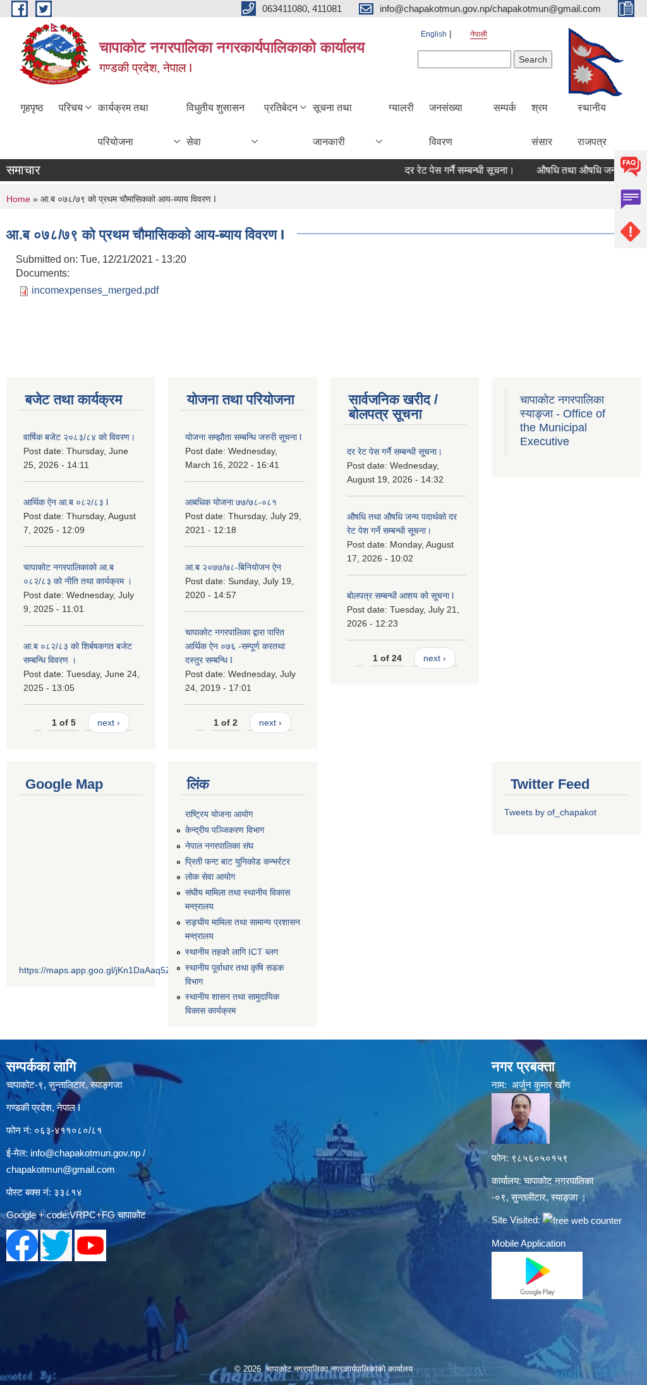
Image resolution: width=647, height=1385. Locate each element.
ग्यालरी (401, 107)
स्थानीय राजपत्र (592, 124)
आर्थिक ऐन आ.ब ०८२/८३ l (65, 502)
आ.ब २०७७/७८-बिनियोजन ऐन (233, 567)
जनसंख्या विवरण (446, 124)
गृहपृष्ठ (32, 107)
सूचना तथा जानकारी (332, 124)
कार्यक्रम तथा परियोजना (123, 124)
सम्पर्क (504, 107)
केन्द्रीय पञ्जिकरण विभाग (224, 830)
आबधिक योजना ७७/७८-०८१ (231, 502)
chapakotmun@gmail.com (60, 1169)
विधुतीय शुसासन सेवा (215, 124)
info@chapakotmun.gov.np (85, 1153)
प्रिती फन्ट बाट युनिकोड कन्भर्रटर (237, 861)
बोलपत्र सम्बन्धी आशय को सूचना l (400, 596)
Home (18, 199)
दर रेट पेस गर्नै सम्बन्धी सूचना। (442, 170)
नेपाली (478, 34)
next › (108, 722)
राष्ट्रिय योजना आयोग (219, 814)
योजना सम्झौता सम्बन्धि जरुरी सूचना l (243, 437)
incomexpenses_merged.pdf (95, 290)
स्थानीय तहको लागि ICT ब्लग (231, 952)
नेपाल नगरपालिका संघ (219, 846)
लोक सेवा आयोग (210, 877)
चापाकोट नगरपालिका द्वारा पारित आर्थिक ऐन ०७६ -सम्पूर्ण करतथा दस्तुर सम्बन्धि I (235, 646)
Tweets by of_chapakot (550, 812)
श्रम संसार (541, 124)
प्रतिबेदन (281, 107)
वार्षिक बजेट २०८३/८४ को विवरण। (79, 437)
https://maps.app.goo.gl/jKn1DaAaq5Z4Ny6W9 (112, 970)
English (434, 34)
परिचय (71, 107)
